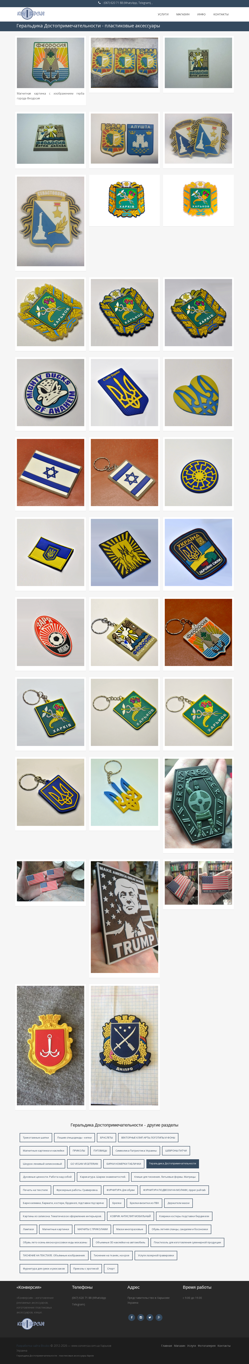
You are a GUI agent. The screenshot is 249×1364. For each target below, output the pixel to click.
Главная (166, 1346)
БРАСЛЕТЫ (106, 1137)
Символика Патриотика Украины (136, 1150)
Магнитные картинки (55, 1229)
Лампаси (28, 1229)
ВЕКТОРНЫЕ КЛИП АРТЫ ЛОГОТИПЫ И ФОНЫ (148, 1137)
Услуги (163, 14)
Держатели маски (178, 1203)
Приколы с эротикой (86, 1268)
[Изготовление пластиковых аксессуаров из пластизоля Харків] (40, 14)
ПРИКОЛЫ (79, 1150)
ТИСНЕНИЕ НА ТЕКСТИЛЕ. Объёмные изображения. (54, 1255)
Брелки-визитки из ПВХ (144, 1203)
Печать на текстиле (35, 1190)
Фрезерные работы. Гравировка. (77, 1190)
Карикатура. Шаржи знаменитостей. (103, 1176)
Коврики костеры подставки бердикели (184, 1216)
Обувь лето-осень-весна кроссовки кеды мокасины (55, 1242)
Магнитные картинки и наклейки (43, 1150)
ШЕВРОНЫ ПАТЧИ (176, 1150)
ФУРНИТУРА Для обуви (121, 1190)
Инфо (201, 14)
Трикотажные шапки (36, 1137)
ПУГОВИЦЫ (100, 1150)
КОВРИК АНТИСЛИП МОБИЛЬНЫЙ (130, 1216)
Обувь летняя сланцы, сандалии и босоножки (180, 1229)
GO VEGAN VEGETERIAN (84, 1163)
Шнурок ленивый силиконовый (42, 1163)
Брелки (116, 1203)
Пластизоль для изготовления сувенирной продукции (187, 1242)
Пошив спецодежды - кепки (74, 1137)
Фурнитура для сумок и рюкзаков (44, 1268)
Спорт (111, 1268)
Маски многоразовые (129, 1229)
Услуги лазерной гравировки (156, 1255)
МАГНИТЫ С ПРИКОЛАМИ (93, 1229)
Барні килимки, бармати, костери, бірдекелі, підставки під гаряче (63, 1203)
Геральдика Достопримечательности (172, 1163)
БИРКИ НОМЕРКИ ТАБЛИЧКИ (124, 1163)
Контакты (221, 14)
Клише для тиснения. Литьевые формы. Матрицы (165, 1176)
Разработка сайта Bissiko (33, 1346)
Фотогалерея (207, 1346)
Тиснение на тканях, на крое (111, 1255)
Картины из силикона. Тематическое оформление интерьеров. (62, 1216)
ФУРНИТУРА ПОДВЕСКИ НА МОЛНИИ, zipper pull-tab (174, 1190)
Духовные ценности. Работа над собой (47, 1176)
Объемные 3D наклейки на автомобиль (120, 1242)
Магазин (182, 14)
